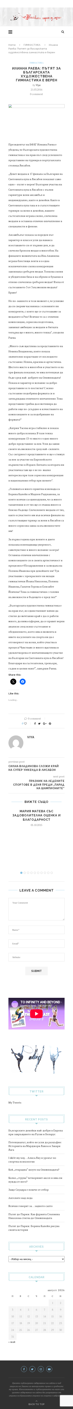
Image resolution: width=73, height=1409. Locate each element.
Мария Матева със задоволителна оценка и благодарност (36, 815)
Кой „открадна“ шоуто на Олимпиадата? (33, 1169)
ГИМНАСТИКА (32, 44)
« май (11, 1342)
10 (52, 873)
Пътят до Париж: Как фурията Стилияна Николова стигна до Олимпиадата (34, 1216)
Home (12, 44)
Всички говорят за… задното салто (30, 1206)
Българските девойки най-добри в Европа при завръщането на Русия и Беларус (35, 1132)
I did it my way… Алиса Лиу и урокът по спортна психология (32, 1159)
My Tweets (14, 1102)
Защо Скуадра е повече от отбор (28, 1189)
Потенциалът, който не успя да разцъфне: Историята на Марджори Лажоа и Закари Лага (35, 1145)
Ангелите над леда (20, 1198)
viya (38, 85)
